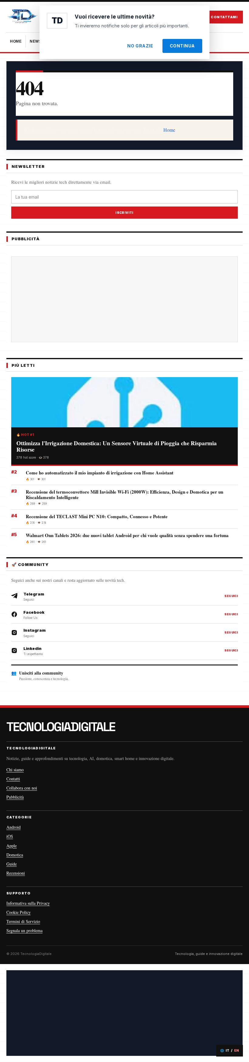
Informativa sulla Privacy (28, 903)
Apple (11, 846)
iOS (9, 836)
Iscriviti (124, 212)
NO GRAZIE (140, 45)
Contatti (13, 779)
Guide (11, 864)
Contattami (224, 17)
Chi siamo (15, 769)
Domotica (14, 855)
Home (169, 130)
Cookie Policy (18, 912)
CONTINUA (182, 45)
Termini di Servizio (23, 921)
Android (13, 827)
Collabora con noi (21, 788)
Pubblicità (15, 797)
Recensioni (15, 873)
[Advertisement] (124, 1013)
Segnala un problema (24, 930)
